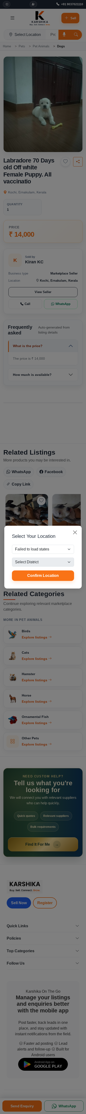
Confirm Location (43, 576)
